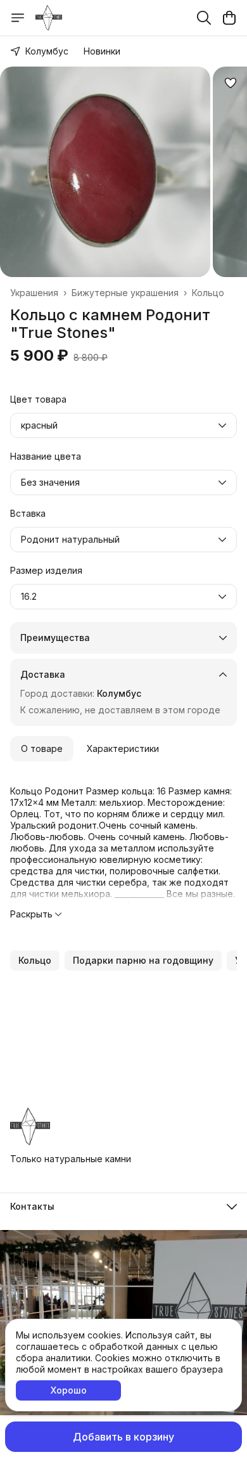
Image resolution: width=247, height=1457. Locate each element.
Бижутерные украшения (125, 292)
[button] (35, 960)
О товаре (42, 748)
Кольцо (208, 292)
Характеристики (123, 748)
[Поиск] (204, 17)
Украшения (34, 292)
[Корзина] (229, 17)
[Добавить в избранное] (230, 83)
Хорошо (69, 1390)
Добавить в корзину (123, 1436)
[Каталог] (17, 17)
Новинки (102, 51)
